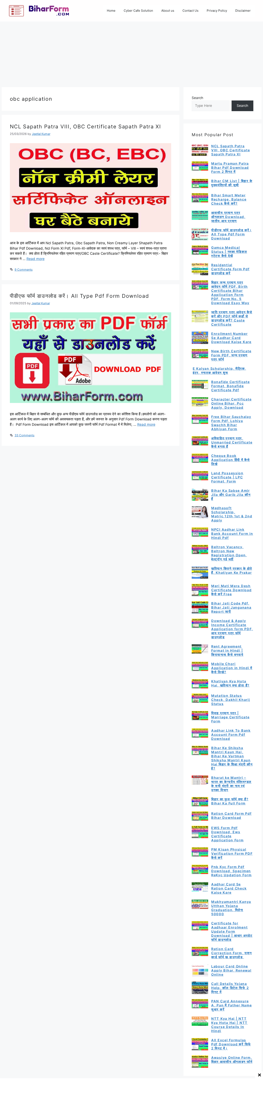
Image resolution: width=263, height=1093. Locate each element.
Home (111, 11)
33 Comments (25, 435)
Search (197, 98)
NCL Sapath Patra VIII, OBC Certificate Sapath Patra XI (85, 126)
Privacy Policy (217, 11)
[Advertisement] (131, 52)
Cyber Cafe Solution (138, 11)
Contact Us (190, 11)
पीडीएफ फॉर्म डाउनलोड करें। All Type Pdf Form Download (79, 296)
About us (167, 11)
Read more (36, 259)
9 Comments (24, 269)
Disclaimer (243, 11)
